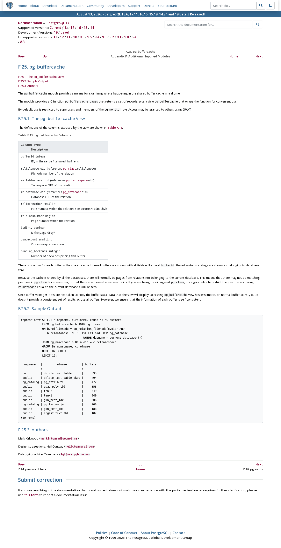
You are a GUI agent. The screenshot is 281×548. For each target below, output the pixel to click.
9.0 (126, 37)
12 (62, 37)
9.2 (111, 37)
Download (49, 5)
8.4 (134, 37)
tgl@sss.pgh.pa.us (75, 454)
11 (68, 37)
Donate (149, 5)
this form (31, 495)
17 (72, 28)
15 (85, 28)
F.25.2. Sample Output (33, 81)
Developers (116, 5)
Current (55, 28)
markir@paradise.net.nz (59, 438)
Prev (21, 56)
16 (79, 28)
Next (259, 56)
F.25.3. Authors (28, 86)
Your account (167, 5)
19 (56, 32)
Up (45, 56)
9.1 (119, 37)
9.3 (104, 37)
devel (64, 32)
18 (65, 28)
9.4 (97, 37)
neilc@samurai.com (80, 446)
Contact (179, 533)
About (34, 5)
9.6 (82, 37)
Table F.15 (114, 127)
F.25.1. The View (41, 77)
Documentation (72, 5)
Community (95, 5)
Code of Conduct (124, 533)
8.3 (22, 42)
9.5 (89, 37)
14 (92, 28)
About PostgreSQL (155, 533)
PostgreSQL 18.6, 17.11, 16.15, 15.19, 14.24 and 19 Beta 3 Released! (154, 14)
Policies (102, 533)
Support (134, 5)
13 (55, 37)
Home (22, 5)
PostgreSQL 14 (58, 23)
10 (75, 37)
